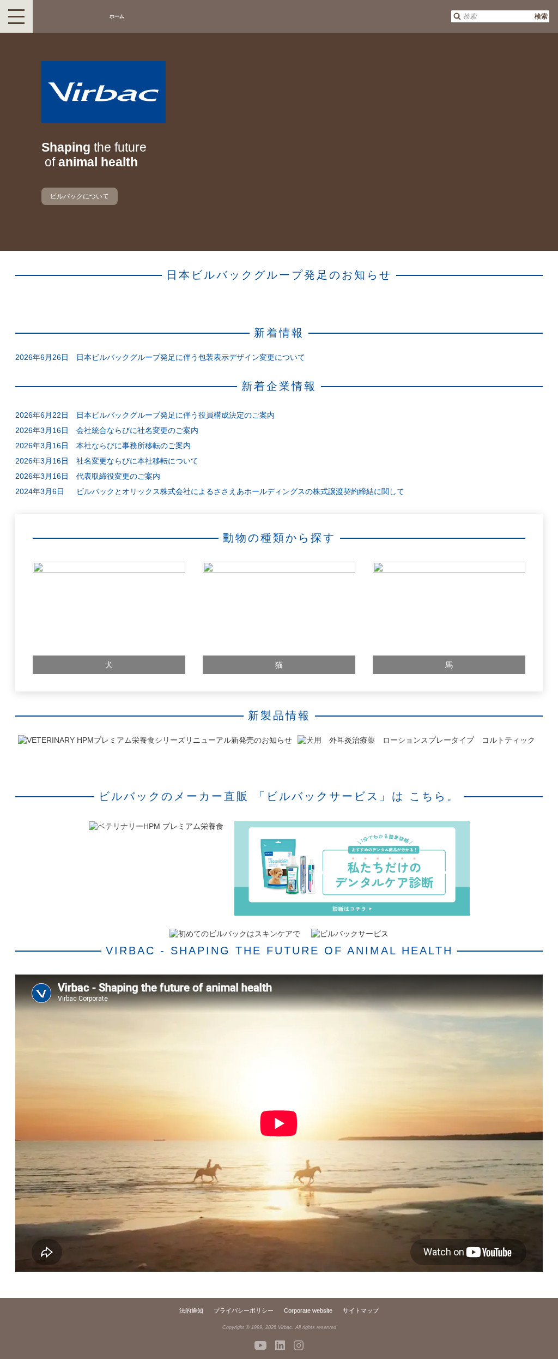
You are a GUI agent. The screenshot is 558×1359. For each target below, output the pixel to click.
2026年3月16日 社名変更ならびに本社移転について (106, 460)
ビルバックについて (79, 196)
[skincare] (235, 933)
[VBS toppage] (350, 933)
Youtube (260, 1345)
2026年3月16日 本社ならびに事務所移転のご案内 (103, 445)
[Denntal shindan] (352, 869)
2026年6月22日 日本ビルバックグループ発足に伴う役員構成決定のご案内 (145, 415)
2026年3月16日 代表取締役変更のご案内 (87, 476)
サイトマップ (361, 1310)
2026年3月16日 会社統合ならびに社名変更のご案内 (106, 430)
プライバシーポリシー (244, 1310)
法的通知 (191, 1310)
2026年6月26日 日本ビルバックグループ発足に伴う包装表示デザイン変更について (160, 357)
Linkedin (280, 1345)
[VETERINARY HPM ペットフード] (155, 740)
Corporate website (308, 1310)
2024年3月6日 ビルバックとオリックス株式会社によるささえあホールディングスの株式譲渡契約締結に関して (209, 491)
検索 (541, 16)
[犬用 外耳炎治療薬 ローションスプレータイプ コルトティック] (416, 740)
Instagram (299, 1345)
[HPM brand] (156, 826)
